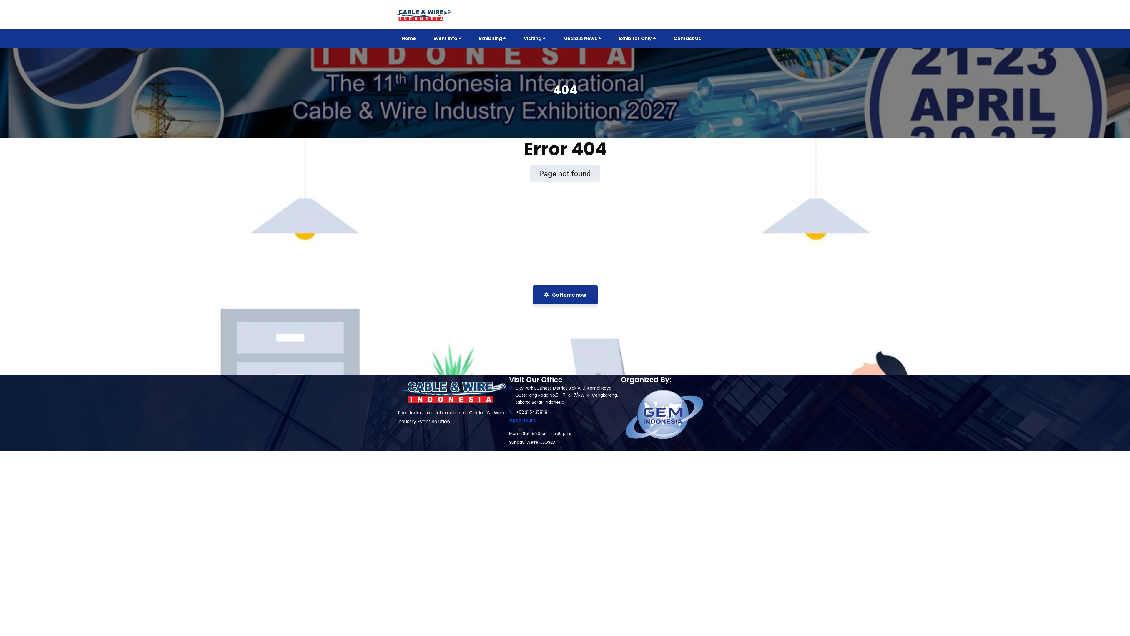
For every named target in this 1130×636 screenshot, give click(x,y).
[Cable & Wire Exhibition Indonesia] (422, 14)
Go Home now (568, 295)
